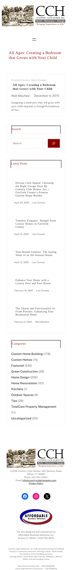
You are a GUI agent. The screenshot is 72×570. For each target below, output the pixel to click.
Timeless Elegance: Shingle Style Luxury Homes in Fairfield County (36, 223)
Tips (14, 401)
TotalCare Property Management (33, 406)
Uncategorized (21, 418)
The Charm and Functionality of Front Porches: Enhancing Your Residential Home (35, 311)
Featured (17, 365)
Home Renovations (24, 383)
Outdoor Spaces (22, 395)
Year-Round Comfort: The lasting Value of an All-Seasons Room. (36, 253)
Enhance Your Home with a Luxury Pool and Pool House (33, 282)
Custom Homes (20, 80)
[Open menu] (34, 39)
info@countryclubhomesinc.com (39, 480)
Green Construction (24, 371)
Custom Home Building (27, 354)
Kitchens (17, 389)
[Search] (54, 143)
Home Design (39, 80)
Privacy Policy (36, 483)
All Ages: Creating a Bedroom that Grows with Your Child (34, 86)
